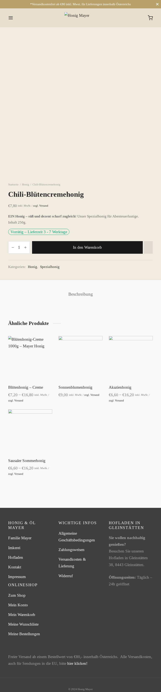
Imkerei (14, 548)
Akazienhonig (120, 387)
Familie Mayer (19, 538)
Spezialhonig (50, 267)
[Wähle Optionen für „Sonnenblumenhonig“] (96, 351)
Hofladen (15, 557)
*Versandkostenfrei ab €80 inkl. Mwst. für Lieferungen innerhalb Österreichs (80, 4)
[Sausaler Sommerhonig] (30, 431)
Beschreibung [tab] (80, 294)
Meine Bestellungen (24, 634)
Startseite (13, 184)
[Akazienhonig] (131, 358)
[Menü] (10, 18)
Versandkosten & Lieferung (72, 562)
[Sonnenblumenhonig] (80, 358)
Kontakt (14, 567)
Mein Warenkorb (21, 614)
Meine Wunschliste (23, 624)
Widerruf (65, 576)
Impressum (17, 576)
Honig (25, 184)
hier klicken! (77, 663)
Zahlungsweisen (71, 549)
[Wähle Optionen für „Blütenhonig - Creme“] (46, 351)
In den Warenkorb (87, 247)
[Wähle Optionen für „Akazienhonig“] (147, 351)
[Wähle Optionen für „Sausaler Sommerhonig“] (46, 425)
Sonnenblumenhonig (75, 387)
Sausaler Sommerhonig (26, 460)
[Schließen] (157, 4)
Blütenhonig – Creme (25, 387)
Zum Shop (17, 595)
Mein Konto (18, 605)
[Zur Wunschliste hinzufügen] (148, 247)
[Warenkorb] (150, 17)
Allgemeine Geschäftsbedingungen (76, 536)
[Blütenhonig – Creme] (30, 358)
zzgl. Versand (40, 205)
